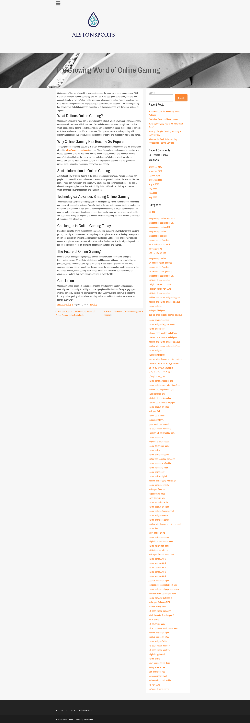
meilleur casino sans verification (162, 480)
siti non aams (154, 684)
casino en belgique (156, 328)
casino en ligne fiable (158, 641)
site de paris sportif (157, 415)
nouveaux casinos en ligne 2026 (162, 593)
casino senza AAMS (157, 558)
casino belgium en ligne (159, 406)
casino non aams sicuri (158, 467)
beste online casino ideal (159, 244)
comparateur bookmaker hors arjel (163, 584)
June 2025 (153, 192)
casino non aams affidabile (160, 463)
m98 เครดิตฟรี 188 (157, 253)
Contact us (71, 710)
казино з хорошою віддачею (164, 363)
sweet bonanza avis (157, 393)
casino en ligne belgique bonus (162, 324)
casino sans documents (159, 485)
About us (59, 710)
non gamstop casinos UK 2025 (161, 218)
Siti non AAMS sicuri (158, 606)
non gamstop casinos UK (159, 227)
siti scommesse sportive (159, 645)
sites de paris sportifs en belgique (163, 333)
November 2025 (155, 171)
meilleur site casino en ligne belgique (164, 297)
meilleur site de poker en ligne (161, 389)
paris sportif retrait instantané (161, 554)
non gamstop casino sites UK (161, 222)
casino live (153, 528)
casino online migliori (158, 476)
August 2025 (154, 184)
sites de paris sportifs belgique (162, 402)
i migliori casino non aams (160, 284)
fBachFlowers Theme (64, 719)
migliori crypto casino (158, 654)
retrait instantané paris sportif (161, 615)
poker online (154, 619)
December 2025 (155, 166)
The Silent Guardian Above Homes (163, 119)
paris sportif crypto (156, 489)
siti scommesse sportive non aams (163, 628)
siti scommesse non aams (160, 428)
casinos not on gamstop (159, 240)
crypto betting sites (157, 493)
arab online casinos (157, 671)
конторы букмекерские (161, 367)
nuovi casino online (157, 532)
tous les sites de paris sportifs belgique (165, 314)
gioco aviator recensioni (159, 424)
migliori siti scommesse (159, 441)
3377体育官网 (155, 248)
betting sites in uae (157, 667)
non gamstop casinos (158, 231)
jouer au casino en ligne (159, 580)
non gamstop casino (157, 258)
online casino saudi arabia (160, 680)
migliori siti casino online (159, 280)
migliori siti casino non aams (161, 541)
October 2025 (154, 175)
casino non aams (156, 437)
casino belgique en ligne (159, 320)
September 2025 (155, 179)
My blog (93, 304)
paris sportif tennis (156, 419)
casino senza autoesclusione (161, 380)
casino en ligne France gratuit (161, 511)
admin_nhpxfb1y (64, 304)
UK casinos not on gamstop (160, 262)
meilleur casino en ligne (159, 632)
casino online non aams (159, 454)
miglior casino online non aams (162, 458)
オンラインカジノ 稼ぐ (160, 372)
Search (152, 92)
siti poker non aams (157, 623)
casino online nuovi (157, 472)
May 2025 (153, 197)
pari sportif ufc (155, 411)
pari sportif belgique (157, 310)
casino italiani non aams (159, 445)
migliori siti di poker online (160, 398)
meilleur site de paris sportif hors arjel (165, 524)
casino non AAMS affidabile (160, 597)
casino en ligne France (158, 515)
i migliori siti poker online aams (162, 432)
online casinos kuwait (158, 676)
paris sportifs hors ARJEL (159, 602)
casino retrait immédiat (158, 502)
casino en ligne (155, 306)
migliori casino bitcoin (158, 550)
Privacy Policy (85, 710)
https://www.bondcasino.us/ (77, 150)
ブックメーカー (157, 376)
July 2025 (153, 188)
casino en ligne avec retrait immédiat (164, 385)
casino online (154, 450)
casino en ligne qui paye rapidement (164, 589)
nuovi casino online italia (159, 663)
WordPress (88, 719)
